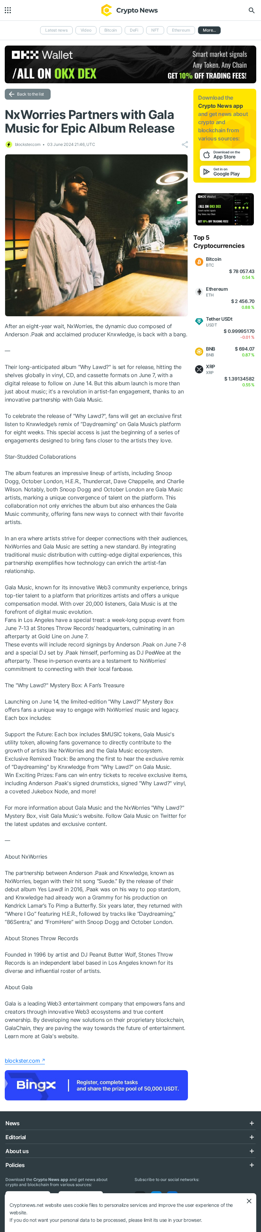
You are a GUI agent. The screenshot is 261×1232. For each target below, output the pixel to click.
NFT (155, 30)
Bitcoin (110, 30)
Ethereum (181, 30)
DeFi (134, 30)
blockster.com (22, 1060)
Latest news (56, 30)
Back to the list (30, 94)
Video (86, 30)
